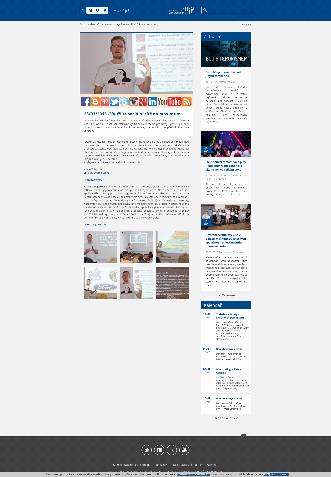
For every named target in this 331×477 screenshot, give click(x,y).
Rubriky (198, 465)
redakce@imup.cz (141, 465)
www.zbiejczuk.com (95, 224)
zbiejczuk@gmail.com (96, 173)
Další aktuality (226, 295)
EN (249, 24)
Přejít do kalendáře (226, 418)
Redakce (161, 465)
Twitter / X (147, 450)
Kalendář (93, 24)
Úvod (83, 24)
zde (266, 474)
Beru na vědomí (279, 474)
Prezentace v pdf (93, 179)
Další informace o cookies (193, 474)
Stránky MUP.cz (180, 465)
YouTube (184, 450)
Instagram (172, 450)
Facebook (159, 450)
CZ (243, 24)
